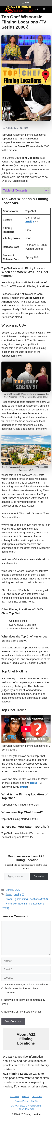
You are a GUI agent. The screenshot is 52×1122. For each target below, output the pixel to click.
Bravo (9, 894)
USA (17, 889)
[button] (36, 9)
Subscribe (39, 876)
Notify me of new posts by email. (22, 1011)
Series (9, 889)
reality (17, 894)
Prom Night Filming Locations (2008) (27, 899)
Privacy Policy (21, 1101)
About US (14, 1096)
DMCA (25, 1096)
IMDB (23, 786)
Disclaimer (37, 1096)
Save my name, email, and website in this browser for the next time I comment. (26, 988)
